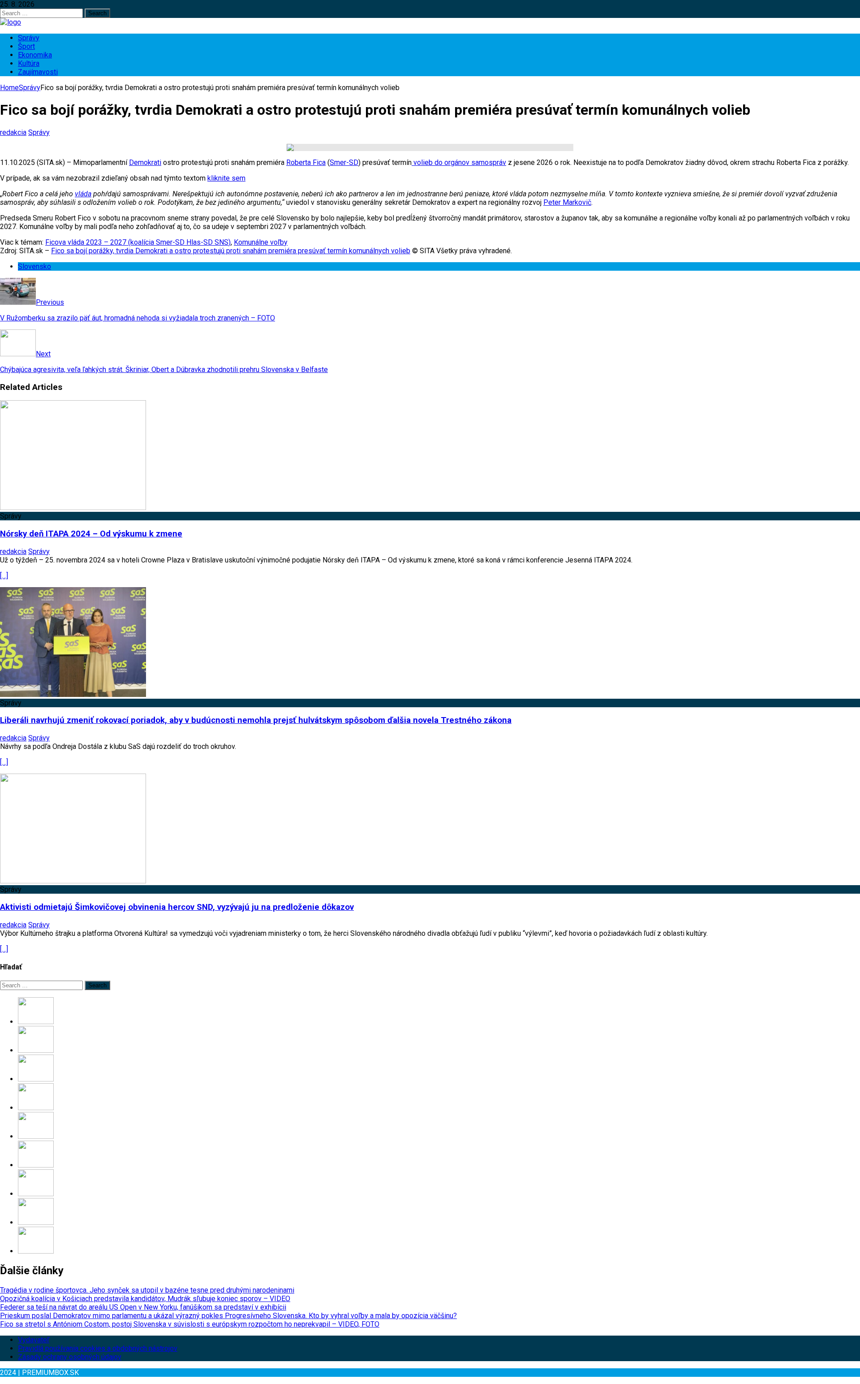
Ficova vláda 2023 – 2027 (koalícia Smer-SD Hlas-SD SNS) (138, 242)
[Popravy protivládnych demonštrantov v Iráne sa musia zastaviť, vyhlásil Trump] (36, 1193)
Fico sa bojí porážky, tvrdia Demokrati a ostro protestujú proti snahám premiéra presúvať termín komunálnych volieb (230, 251)
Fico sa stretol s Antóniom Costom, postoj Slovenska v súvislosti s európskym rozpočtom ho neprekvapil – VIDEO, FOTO (189, 1324)
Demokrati (145, 162)
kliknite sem (226, 178)
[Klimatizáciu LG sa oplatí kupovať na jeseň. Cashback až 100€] (36, 1165)
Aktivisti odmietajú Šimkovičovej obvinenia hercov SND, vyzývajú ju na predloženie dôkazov (177, 907)
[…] (4, 575)
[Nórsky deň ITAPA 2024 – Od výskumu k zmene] (73, 507)
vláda (83, 194)
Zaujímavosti (38, 72)
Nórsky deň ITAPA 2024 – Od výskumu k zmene (91, 534)
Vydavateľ (33, 1340)
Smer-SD (344, 162)
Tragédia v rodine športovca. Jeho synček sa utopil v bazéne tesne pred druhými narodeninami (147, 1290)
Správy (28, 38)
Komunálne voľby (261, 242)
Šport (26, 46)
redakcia (13, 132)
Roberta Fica (306, 162)
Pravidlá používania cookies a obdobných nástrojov (97, 1348)
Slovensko (34, 266)
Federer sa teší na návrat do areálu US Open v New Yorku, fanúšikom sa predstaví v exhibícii (143, 1307)
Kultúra (28, 63)
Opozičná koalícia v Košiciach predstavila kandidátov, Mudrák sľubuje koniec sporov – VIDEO (145, 1298)
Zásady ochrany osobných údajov (69, 1357)
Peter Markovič (567, 202)
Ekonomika (35, 55)
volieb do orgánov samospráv (459, 162)
